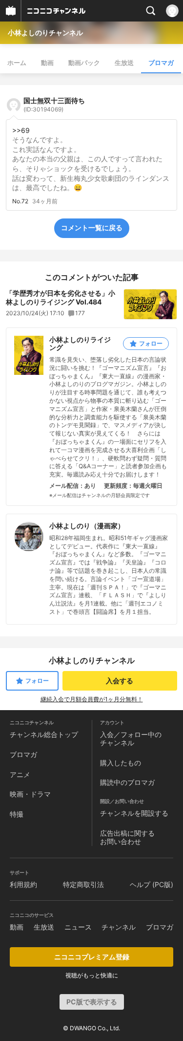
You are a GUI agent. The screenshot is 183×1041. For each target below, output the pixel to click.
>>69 (21, 130)
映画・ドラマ (30, 794)
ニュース (78, 927)
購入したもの (120, 763)
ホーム (16, 62)
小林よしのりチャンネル (45, 32)
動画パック (84, 62)
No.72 (20, 201)
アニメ (20, 774)
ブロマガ (161, 62)
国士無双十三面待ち (54, 104)
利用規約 (23, 884)
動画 (47, 62)
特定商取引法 (83, 884)
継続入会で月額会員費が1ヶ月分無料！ (92, 699)
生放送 (124, 62)
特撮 (16, 814)
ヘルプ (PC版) (151, 884)
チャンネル (119, 927)
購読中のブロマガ (127, 782)
